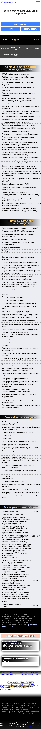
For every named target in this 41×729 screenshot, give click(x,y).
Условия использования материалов (21, 724)
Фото (10, 29)
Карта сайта (2, 724)
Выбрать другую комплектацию (20, 636)
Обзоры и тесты (30, 29)
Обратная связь (11, 724)
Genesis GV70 (7, 708)
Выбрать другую (20, 24)
